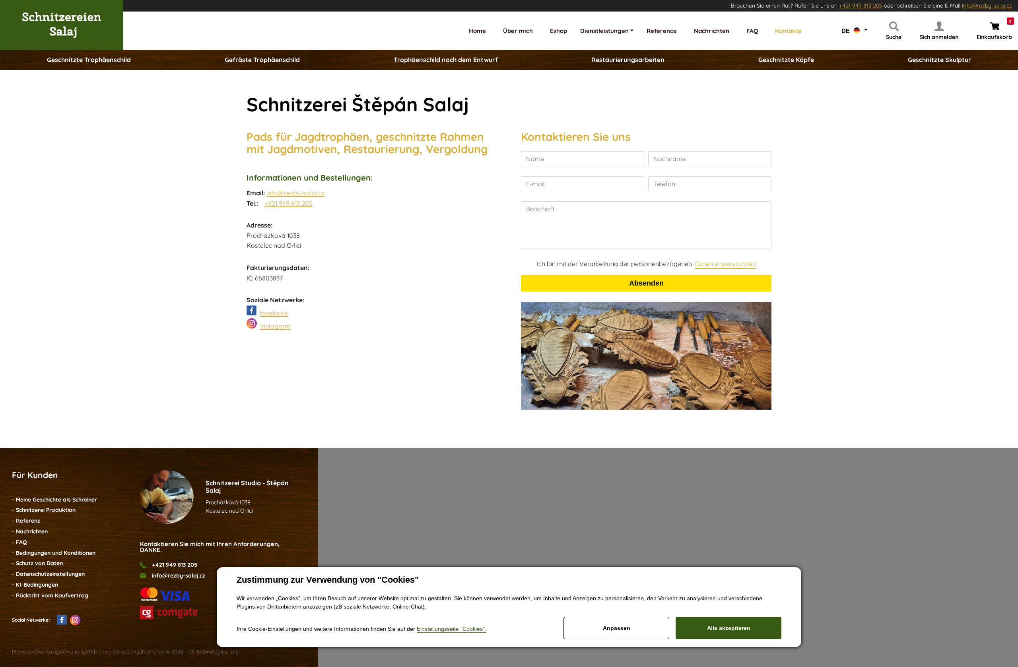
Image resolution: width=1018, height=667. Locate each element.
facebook (274, 313)
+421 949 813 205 (860, 5)
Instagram (275, 326)
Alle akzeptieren (728, 628)
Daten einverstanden (725, 264)
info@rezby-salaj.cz (987, 5)
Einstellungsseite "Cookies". (451, 629)
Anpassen (616, 628)
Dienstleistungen (604, 31)
